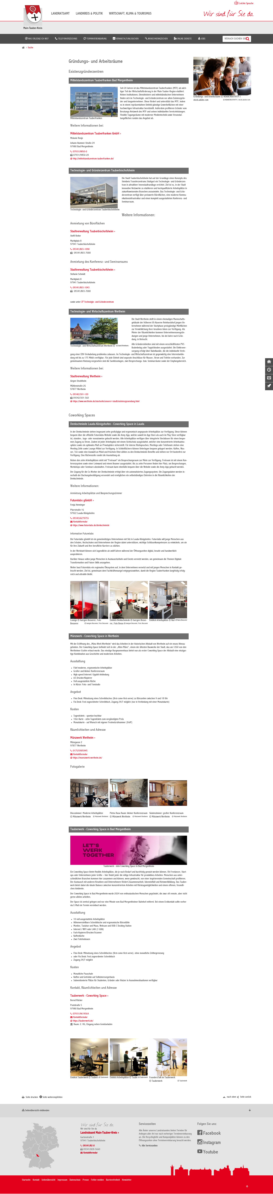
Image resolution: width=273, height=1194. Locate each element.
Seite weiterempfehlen (52, 1097)
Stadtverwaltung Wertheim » (86, 376)
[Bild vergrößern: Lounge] (89, 600)
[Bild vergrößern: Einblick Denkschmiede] (129, 600)
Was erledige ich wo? (38, 39)
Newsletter (126, 1180)
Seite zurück (245, 1097)
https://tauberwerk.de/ (83, 1021)
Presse (86, 1180)
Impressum (62, 1180)
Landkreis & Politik (89, 13)
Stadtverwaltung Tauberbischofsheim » (92, 231)
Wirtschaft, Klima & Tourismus (130, 13)
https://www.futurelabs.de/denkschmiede (91, 525)
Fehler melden (97, 1180)
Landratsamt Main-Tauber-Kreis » (99, 1133)
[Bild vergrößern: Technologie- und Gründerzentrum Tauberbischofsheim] (94, 192)
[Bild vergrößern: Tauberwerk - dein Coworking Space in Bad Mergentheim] (128, 850)
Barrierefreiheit (113, 1180)
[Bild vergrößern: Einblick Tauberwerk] (89, 1057)
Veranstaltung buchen (127, 39)
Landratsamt (60, 13)
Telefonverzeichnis (67, 39)
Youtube (210, 1152)
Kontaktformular (80, 522)
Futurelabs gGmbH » (82, 500)
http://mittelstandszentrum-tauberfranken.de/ (93, 159)
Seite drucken (31, 1097)
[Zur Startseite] (34, 18)
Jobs (202, 39)
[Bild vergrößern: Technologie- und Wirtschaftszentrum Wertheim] (99, 331)
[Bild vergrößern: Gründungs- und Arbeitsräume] (222, 76)
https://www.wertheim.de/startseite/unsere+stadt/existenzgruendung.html (106, 401)
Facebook (212, 1133)
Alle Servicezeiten (150, 1146)
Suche (30, 48)
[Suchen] (248, 39)
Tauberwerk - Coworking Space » (89, 996)
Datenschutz (75, 1180)
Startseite (26, 1180)
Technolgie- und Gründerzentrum (99, 302)
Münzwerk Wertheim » (82, 738)
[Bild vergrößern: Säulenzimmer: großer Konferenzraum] (168, 793)
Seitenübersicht (48, 1180)
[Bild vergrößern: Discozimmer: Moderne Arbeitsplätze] (89, 793)
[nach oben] (247, 1187)
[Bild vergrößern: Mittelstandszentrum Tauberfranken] (94, 102)
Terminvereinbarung (96, 39)
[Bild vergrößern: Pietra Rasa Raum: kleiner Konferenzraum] (129, 793)
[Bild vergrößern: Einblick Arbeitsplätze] (168, 600)
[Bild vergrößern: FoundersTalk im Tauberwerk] (168, 1057)
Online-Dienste (184, 39)
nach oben (231, 1097)
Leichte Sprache (246, 3)
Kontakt (36, 1180)
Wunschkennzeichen (157, 39)
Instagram (212, 1142)
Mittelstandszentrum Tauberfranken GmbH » (95, 133)
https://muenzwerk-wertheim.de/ (87, 758)
